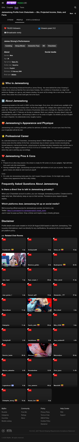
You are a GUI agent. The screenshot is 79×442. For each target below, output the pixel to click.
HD (44, 46)
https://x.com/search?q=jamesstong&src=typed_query (26, 210)
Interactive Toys (33, 46)
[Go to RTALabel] (9, 431)
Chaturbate (52, 46)
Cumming (8, 46)
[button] (3, 3)
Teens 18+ (15, 62)
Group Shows (20, 46)
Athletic (13, 74)
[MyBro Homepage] (11, 2)
